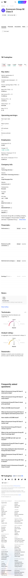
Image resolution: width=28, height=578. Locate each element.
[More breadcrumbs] (7, 6)
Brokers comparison (19, 514)
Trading (3, 563)
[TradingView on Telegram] (19, 479)
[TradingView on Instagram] (12, 479)
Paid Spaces (4, 574)
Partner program (18, 573)
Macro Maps (4, 540)
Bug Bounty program (19, 554)
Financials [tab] (10, 26)
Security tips (17, 553)
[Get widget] (25, 312)
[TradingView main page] (5, 2)
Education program (19, 575)
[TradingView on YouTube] (9, 479)
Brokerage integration (19, 572)
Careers (16, 533)
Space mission (18, 528)
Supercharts (4, 502)
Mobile (2, 546)
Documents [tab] (18, 26)
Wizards (3, 572)
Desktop (3, 547)
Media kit (17, 534)
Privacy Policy (18, 549)
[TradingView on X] (2, 479)
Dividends (3, 530)
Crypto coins (4, 511)
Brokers (16, 512)
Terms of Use (17, 546)
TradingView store (19, 538)
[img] (14, 15)
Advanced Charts (18, 565)
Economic (3, 527)
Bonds (2, 509)
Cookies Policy (18, 550)
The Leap (17, 515)
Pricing (16, 504)
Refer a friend (4, 554)
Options (3, 538)
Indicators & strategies (6, 570)
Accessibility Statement (20, 552)
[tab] (18, 228)
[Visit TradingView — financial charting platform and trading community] (6, 57)
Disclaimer (17, 547)
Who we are (17, 527)
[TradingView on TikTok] (22, 479)
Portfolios (3, 535)
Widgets (16, 560)
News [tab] (23, 26)
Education (3, 564)
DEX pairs (3, 514)
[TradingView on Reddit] (25, 479)
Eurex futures (17, 521)
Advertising (17, 570)
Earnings (3, 528)
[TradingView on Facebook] (6, 479)
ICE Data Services (16, 485)
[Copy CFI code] (6, 212)
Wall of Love (4, 553)
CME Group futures (19, 520)
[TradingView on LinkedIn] (15, 479)
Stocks (2, 506)
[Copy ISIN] (11, 203)
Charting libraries (18, 562)
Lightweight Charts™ (19, 563)
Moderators (3, 559)
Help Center (17, 531)
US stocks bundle (18, 523)
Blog (16, 530)
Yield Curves (4, 537)
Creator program (5, 556)
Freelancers (4, 573)
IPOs (2, 531)
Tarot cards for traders (20, 540)
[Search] (15, 2)
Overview (17, 511)
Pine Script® (4, 541)
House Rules (4, 557)
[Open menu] (2, 2)
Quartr (20, 494)
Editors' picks (4, 566)
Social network (4, 551)
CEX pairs (3, 512)
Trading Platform (18, 566)
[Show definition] (13, 75)
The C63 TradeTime (19, 541)
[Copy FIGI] (11, 207)
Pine (2, 515)
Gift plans (17, 507)
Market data (17, 505)
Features (16, 502)
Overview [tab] (3, 26)
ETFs (2, 508)
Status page (17, 556)
